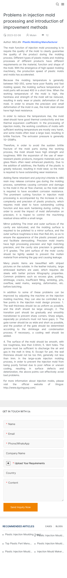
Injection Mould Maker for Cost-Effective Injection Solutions (50, 551)
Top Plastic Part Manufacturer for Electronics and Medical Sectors (18, 543)
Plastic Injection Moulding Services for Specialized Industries (18, 551)
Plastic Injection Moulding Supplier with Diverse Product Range (50, 543)
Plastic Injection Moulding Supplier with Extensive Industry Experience (24, 534)
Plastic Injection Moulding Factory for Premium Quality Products (50, 535)
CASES (48, 526)
